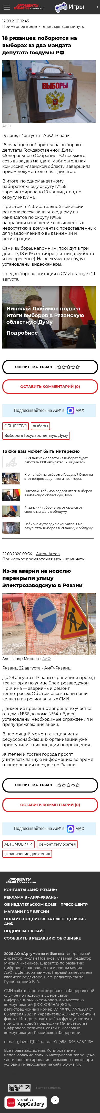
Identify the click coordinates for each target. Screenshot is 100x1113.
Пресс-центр (74, 904)
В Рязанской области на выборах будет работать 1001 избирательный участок (56, 460)
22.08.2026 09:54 (17, 554)
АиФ (6, 126)
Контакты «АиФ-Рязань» (30, 890)
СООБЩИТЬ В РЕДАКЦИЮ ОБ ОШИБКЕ (42, 938)
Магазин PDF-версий (26, 911)
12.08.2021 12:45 (15, 21)
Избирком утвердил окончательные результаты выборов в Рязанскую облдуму (58, 526)
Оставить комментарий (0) (50, 386)
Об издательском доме (30, 904)
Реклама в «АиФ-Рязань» (31, 897)
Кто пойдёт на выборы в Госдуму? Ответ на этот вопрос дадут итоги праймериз (58, 477)
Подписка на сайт (24, 931)
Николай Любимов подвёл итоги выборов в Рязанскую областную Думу (45, 315)
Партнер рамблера (48, 1087)
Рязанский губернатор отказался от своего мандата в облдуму (53, 510)
